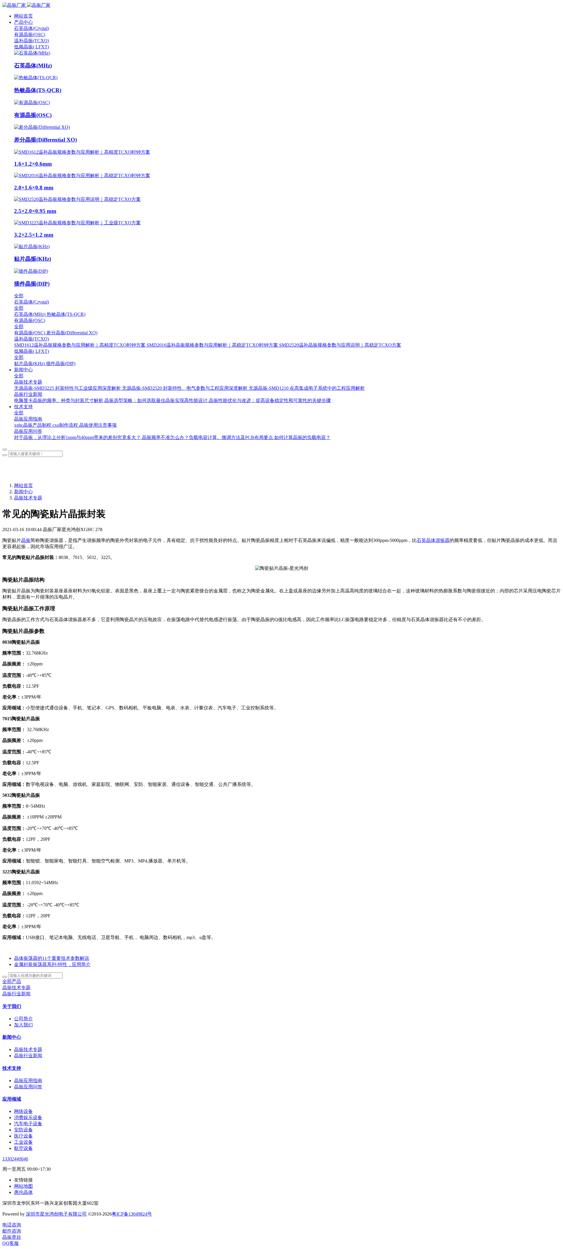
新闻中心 (23, 491)
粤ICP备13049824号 (132, 1213)
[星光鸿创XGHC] (281, 5)
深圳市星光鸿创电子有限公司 (56, 1213)
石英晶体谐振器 (433, 540)
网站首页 (23, 15)
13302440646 (15, 1158)
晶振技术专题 (28, 497)
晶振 (25, 540)
